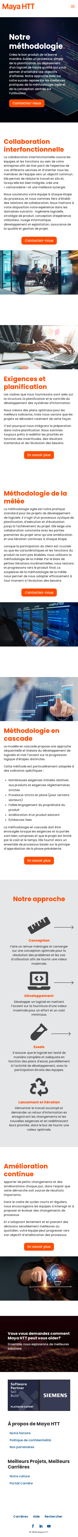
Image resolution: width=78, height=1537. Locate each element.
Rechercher (53, 1516)
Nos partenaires (22, 1447)
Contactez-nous (26, 103)
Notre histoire (20, 1433)
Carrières (20, 1516)
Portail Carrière (21, 1483)
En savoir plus (39, 454)
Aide (36, 1516)
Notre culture (20, 1476)
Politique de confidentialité (30, 1440)
